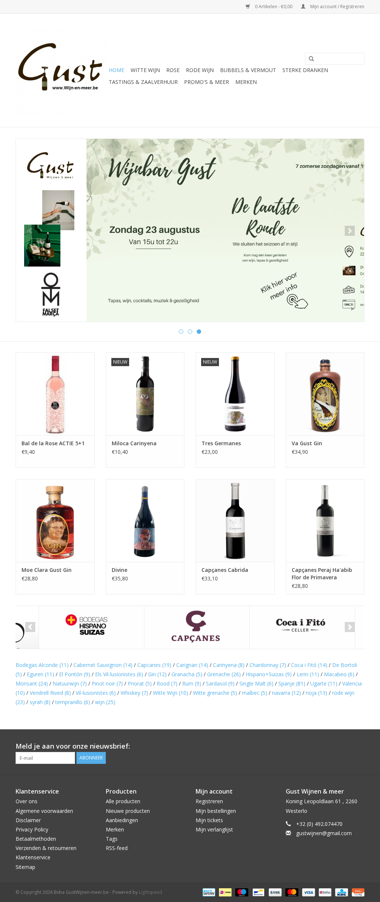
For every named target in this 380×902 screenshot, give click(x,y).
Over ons (26, 801)
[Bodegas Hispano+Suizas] (68, 627)
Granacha (186, 674)
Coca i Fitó (309, 664)
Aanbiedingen (122, 820)
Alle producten (123, 801)
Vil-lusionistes (96, 692)
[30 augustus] (190, 230)
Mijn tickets (209, 820)
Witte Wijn (170, 692)
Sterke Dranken (305, 70)
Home (116, 70)
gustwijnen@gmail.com (324, 833)
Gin (157, 674)
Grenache (224, 674)
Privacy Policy (32, 829)
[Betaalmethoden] (208, 892)
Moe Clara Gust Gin (47, 569)
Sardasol (220, 683)
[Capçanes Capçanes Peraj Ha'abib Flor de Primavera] (325, 520)
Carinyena (229, 664)
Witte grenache (215, 692)
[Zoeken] (308, 59)
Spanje (291, 683)
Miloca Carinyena (134, 443)
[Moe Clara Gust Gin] (55, 520)
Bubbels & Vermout (248, 70)
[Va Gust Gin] (325, 393)
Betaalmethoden (36, 838)
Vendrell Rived (50, 692)
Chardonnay (267, 664)
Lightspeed (150, 892)
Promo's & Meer (206, 81)
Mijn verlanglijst (214, 829)
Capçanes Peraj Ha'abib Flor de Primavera (322, 573)
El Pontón (74, 674)
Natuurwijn (70, 683)
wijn (105, 702)
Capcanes (154, 664)
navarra (286, 692)
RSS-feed (117, 847)
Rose (173, 70)
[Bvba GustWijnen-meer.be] (61, 70)
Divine (119, 569)
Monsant (32, 683)
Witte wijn (145, 70)
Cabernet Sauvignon (102, 664)
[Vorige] (30, 231)
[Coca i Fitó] (279, 627)
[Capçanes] (173, 627)
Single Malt (256, 683)
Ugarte (323, 683)
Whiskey (134, 692)
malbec (254, 692)
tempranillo (72, 702)
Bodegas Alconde (42, 664)
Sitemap (25, 866)
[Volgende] (350, 231)
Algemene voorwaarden (44, 810)
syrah (40, 702)
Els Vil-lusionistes (119, 674)
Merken (246, 81)
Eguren (40, 674)
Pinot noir (107, 683)
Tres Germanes (221, 443)
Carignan (192, 664)
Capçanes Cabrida (225, 569)
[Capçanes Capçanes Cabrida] (235, 520)
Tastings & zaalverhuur (143, 81)
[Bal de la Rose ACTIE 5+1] (55, 393)
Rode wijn (200, 70)
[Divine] (145, 520)
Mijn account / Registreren (336, 6)
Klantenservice (33, 857)
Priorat (140, 683)
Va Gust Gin (307, 443)
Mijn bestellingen (216, 810)
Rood (167, 683)
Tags (112, 838)
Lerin (308, 674)
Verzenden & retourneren (46, 847)
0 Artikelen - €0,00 (274, 6)
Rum (191, 683)
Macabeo (339, 674)
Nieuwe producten (128, 810)
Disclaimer (28, 820)
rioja (316, 692)
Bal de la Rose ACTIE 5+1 (53, 443)
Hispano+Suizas (269, 674)
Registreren (209, 801)
